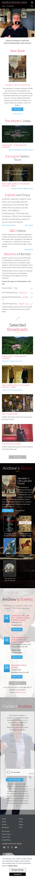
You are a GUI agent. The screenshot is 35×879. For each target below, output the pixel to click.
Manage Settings (17, 870)
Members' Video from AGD (12, 361)
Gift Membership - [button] (15, 304)
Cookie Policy (12, 866)
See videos (29, 225)
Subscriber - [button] (10, 288)
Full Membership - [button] (15, 292)
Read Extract (17, 114)
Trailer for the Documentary (12, 390)
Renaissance (10, 556)
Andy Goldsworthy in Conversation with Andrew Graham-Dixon (20, 640)
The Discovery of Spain (11, 444)
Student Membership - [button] (15, 298)
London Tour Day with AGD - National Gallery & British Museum (20, 618)
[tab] (17, 288)
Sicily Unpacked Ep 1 (10, 414)
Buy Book (17, 109)
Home (4, 819)
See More (17, 457)
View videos (28, 249)
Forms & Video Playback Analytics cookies (16, 133)
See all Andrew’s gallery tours (22, 188)
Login (4, 6)
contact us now (20, 692)
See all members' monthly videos (21, 150)
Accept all (17, 874)
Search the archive (9, 225)
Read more (16, 629)
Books (21, 819)
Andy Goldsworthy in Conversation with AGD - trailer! (16, 185)
